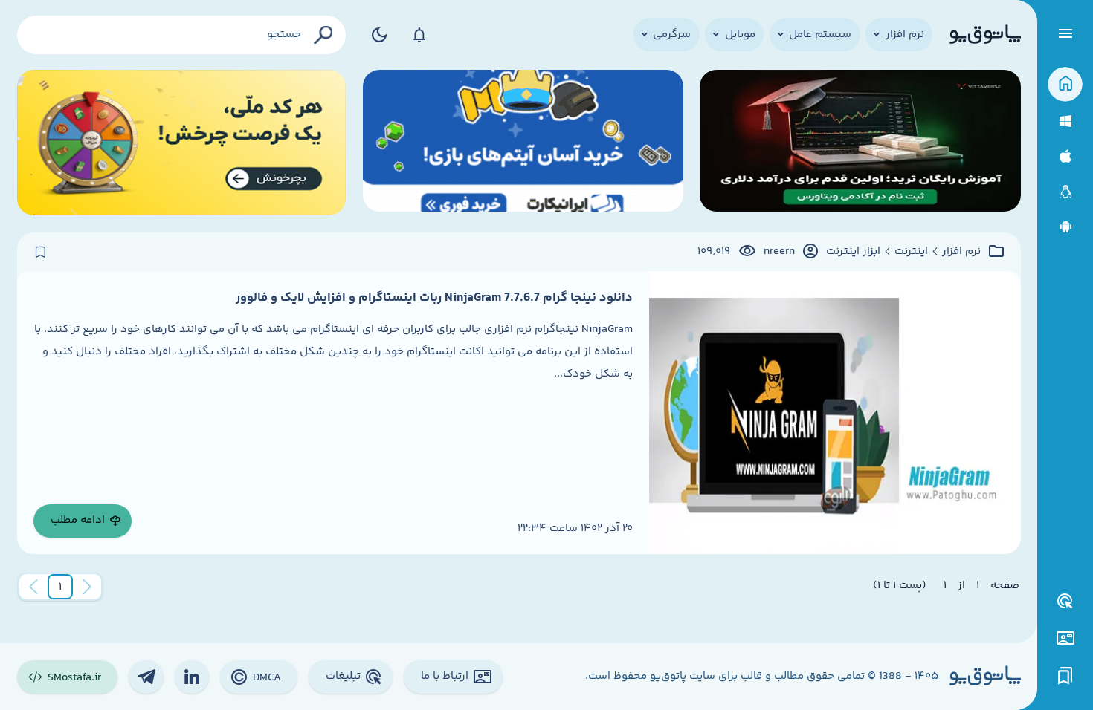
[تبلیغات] (1065, 601)
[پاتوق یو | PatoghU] (985, 35)
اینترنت (911, 252)
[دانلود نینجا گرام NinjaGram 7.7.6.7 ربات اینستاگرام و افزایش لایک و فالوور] (835, 412)
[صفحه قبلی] (87, 586)
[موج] (860, 143)
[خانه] (1065, 84)
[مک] (1065, 156)
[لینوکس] (1065, 192)
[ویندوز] (1065, 121)
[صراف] (181, 143)
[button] (60, 586)
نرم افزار (961, 252)
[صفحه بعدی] (33, 586)
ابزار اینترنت (853, 252)
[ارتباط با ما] (1065, 638)
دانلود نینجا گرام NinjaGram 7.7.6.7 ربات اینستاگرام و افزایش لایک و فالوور (434, 297)
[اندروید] (1065, 226)
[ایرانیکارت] (523, 143)
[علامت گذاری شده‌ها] (1065, 676)
